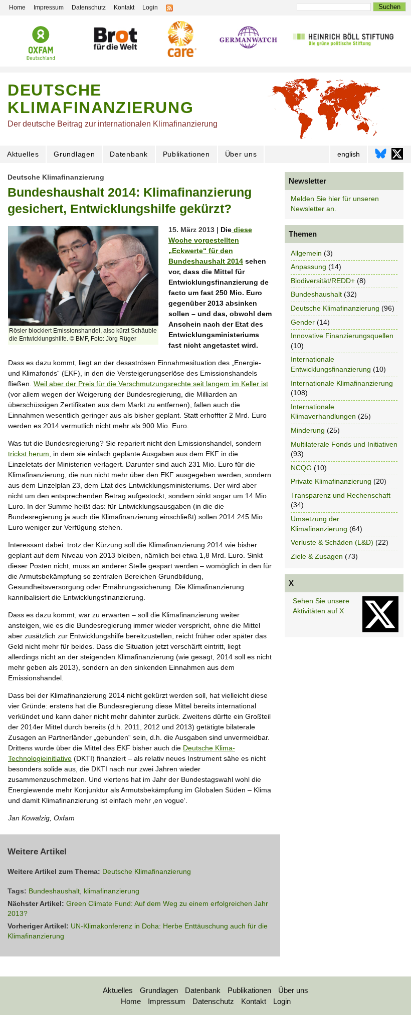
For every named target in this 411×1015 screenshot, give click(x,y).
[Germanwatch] (248, 38)
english (348, 154)
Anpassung (308, 267)
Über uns (241, 154)
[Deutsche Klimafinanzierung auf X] (397, 156)
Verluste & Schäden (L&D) (332, 542)
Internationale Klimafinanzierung (342, 383)
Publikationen (186, 154)
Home (131, 1001)
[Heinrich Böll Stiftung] (343, 39)
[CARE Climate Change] (181, 39)
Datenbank (128, 154)
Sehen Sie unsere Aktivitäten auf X (321, 606)
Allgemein (306, 253)
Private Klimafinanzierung (331, 481)
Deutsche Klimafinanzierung (56, 177)
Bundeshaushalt (54, 891)
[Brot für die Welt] (115, 39)
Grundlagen (74, 154)
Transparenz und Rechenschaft (340, 495)
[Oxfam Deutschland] (41, 43)
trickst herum (28, 454)
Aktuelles (23, 154)
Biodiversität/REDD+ (323, 281)
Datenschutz (213, 1001)
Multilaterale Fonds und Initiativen (344, 444)
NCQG (301, 468)
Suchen (389, 7)
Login (282, 1001)
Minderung (308, 430)
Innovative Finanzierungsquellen (342, 336)
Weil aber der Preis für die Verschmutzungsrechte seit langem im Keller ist (151, 384)
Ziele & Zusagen (317, 556)
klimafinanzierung (111, 891)
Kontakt (253, 1001)
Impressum (166, 1001)
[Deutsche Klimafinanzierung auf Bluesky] (380, 156)
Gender (303, 322)
